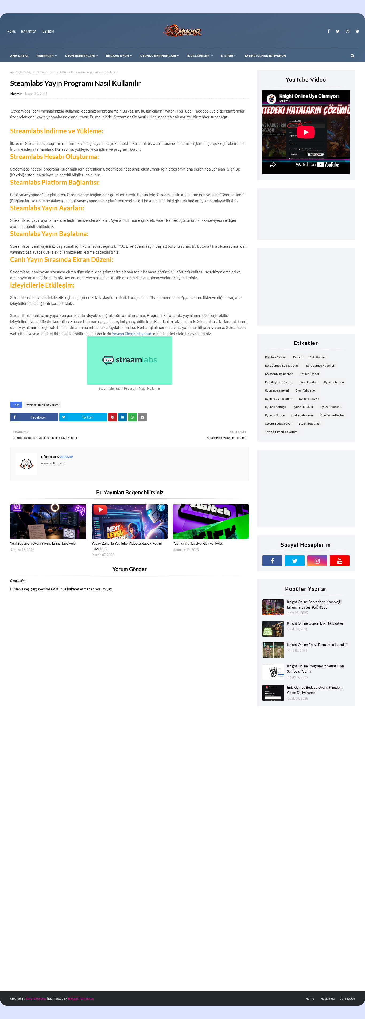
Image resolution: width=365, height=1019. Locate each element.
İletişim (48, 31)
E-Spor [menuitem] (227, 55)
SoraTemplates (36, 998)
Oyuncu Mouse (275, 415)
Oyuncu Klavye (309, 398)
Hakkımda (28, 31)
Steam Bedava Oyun (278, 423)
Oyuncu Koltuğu (275, 407)
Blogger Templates (81, 998)
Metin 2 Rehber (309, 373)
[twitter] (337, 31)
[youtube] (340, 560)
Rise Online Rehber (332, 415)
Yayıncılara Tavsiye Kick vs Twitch (198, 543)
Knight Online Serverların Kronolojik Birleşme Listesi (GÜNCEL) (314, 604)
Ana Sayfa (17, 72)
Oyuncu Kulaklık (303, 407)
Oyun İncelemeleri (277, 390)
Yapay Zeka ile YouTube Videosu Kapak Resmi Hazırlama (127, 546)
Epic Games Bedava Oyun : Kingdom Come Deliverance (315, 690)
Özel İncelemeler (302, 415)
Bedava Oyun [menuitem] (117, 55)
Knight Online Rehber (279, 373)
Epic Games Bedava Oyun (282, 365)
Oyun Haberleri (334, 382)
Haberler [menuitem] (45, 55)
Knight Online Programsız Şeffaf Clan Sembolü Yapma (315, 668)
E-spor (298, 357)
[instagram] (347, 31)
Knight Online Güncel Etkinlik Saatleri (315, 623)
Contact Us (347, 998)
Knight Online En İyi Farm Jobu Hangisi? (317, 644)
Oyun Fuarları (308, 382)
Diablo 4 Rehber (275, 357)
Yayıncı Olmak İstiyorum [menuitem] (265, 55)
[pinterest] (356, 31)
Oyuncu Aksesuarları (278, 398)
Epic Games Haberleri (320, 365)
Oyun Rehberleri (306, 390)
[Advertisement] (306, 286)
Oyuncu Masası (330, 407)
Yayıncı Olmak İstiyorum (43, 72)
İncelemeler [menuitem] (198, 55)
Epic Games (317, 357)
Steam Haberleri (310, 423)
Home (11, 31)
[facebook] (329, 31)
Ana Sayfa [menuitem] (19, 55)
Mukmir (16, 93)
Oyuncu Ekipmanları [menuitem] (158, 55)
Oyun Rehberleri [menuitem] (80, 55)
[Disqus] (129, 777)
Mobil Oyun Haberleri (279, 382)
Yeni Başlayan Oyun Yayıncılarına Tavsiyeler (43, 543)
